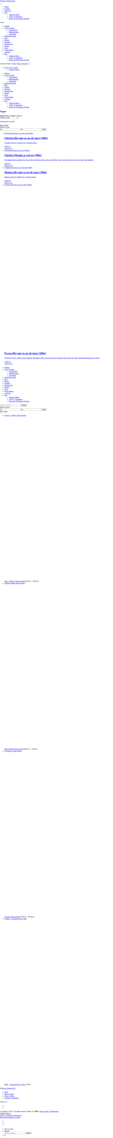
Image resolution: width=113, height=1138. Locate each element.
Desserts (7, 42)
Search (24, 405)
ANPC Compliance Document (10, 1115)
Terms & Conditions (11, 1098)
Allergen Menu (14, 15)
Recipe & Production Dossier (19, 19)
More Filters (4, 125)
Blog (6, 1092)
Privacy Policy (9, 1096)
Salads (6, 46)
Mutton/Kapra (14, 32)
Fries (6, 48)
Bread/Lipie (8, 44)
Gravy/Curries (9, 28)
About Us (7, 11)
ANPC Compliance (16, 17)
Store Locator (9, 1094)
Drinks (6, 40)
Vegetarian (12, 34)
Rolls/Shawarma (10, 36)
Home (6, 7)
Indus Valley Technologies (49, 1111)
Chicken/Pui (13, 30)
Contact (7, 9)
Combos (7, 52)
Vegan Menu (8, 50)
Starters (7, 26)
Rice (6, 38)
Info (5, 13)
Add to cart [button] (8, 148)
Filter (44, 129)
